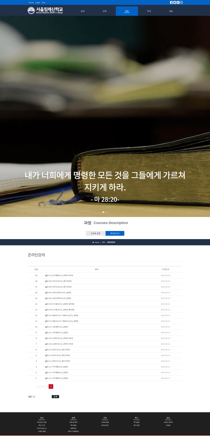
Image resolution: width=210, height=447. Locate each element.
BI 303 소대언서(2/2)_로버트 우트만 (60, 338)
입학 (105, 11)
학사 (149, 11)
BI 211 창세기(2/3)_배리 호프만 (58, 355)
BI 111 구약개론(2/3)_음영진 (57, 372)
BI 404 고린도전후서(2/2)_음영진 (59, 292)
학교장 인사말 (41, 422)
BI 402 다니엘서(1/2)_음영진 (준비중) (60, 309)
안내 (82, 11)
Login (37, 2)
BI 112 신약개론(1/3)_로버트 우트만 (60, 275)
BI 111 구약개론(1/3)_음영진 (57, 378)
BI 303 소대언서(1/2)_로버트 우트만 (60, 344)
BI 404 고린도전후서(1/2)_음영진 (59, 298)
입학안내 (73, 428)
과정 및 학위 (73, 422)
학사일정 (73, 425)
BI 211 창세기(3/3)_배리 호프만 (58, 349)
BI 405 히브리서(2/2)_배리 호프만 (59, 281)
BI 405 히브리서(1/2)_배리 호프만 (59, 287)
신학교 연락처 (168, 422)
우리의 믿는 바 (42, 428)
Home (31, 2)
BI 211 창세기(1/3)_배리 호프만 (58, 361)
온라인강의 (114, 233)
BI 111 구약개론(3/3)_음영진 (57, 366)
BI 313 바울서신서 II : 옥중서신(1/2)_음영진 (62, 321)
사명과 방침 (42, 431)
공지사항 (137, 425)
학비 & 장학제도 (73, 431)
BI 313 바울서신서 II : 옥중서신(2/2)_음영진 (62, 315)
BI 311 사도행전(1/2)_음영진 (57, 332)
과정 (127, 11)
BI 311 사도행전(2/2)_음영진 (57, 326)
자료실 (168, 425)
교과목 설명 (95, 233)
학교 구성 (42, 425)
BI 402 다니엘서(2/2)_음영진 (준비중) (60, 304)
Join (43, 2)
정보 (171, 11)
